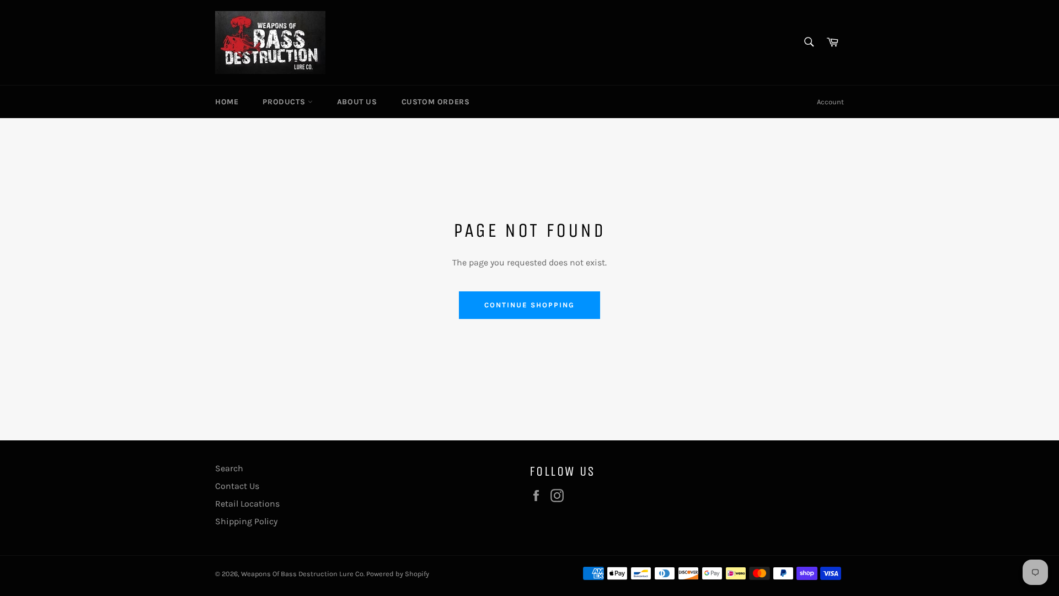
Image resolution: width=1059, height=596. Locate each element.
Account (830, 102)
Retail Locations (247, 503)
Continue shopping (529, 305)
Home (226, 102)
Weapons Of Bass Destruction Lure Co (302, 574)
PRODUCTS (285, 102)
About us (357, 102)
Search (229, 468)
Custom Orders (436, 102)
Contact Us (237, 486)
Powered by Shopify (397, 574)
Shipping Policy (246, 521)
